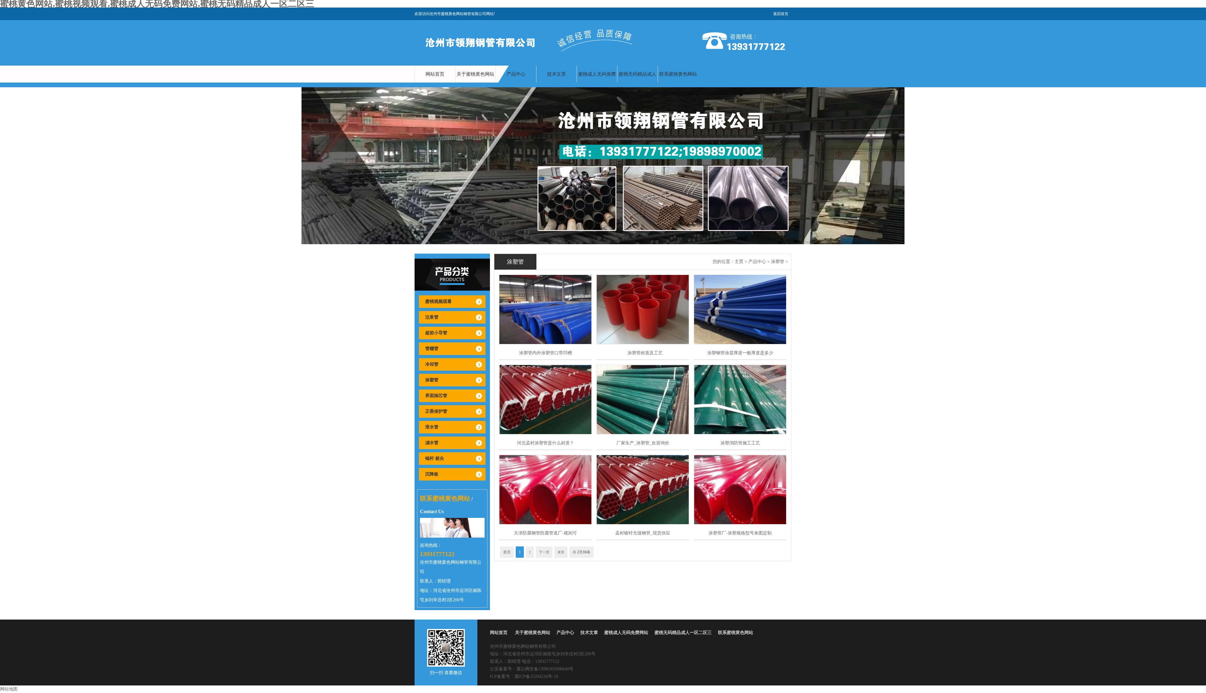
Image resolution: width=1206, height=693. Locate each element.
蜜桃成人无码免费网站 (597, 83)
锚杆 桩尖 (434, 458)
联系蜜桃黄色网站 (678, 74)
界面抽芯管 (436, 395)
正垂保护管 (436, 411)
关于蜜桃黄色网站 (475, 74)
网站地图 (9, 689)
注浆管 (431, 317)
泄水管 (431, 427)
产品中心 (516, 74)
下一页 (544, 552)
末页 (560, 552)
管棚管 (431, 348)
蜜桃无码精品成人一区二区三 (637, 83)
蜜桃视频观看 (438, 301)
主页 (739, 261)
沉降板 (431, 474)
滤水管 (431, 442)
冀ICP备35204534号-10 (536, 676)
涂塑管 (431, 380)
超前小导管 (436, 332)
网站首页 (435, 74)
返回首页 (780, 14)
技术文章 (556, 74)
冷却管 (431, 364)
